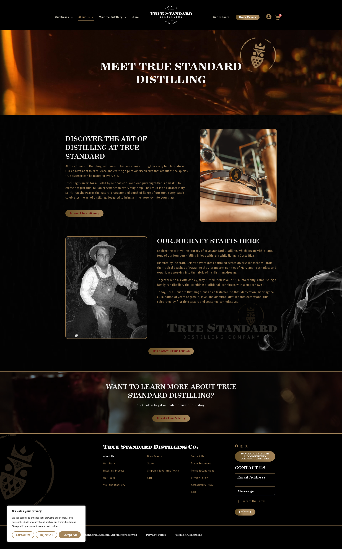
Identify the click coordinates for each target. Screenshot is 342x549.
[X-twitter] (246, 446)
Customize (23, 535)
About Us (84, 17)
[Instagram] (241, 446)
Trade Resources (201, 463)
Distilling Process (113, 470)
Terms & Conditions (202, 470)
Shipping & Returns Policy (163, 470)
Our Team (109, 477)
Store (135, 17)
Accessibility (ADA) (202, 484)
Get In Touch (221, 17)
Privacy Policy (199, 477)
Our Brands (62, 17)
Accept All (70, 535)
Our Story (109, 463)
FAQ (193, 492)
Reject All (46, 535)
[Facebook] (236, 446)
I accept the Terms (253, 501)
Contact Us (197, 456)
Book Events (247, 17)
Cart (149, 477)
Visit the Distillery (110, 17)
